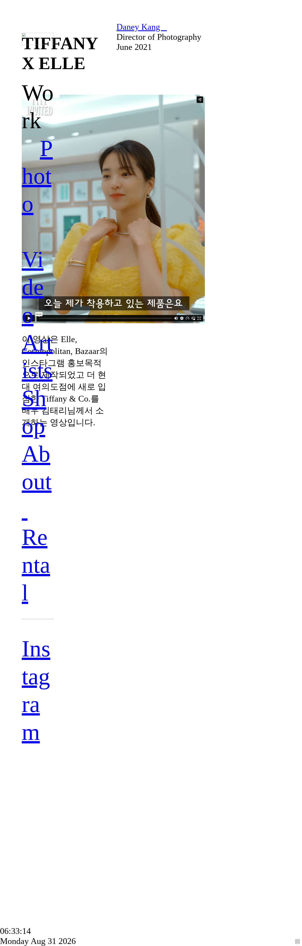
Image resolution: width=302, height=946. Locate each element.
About (37, 481)
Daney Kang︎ (141, 27)
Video (33, 287)
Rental (36, 564)
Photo (37, 176)
